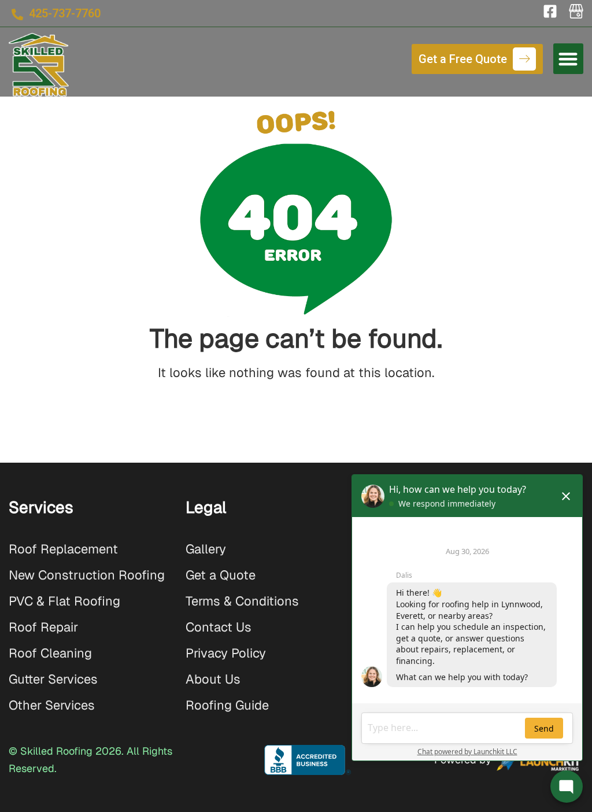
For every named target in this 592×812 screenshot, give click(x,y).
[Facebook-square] (550, 11)
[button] (568, 58)
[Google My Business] (576, 11)
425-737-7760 (65, 13)
